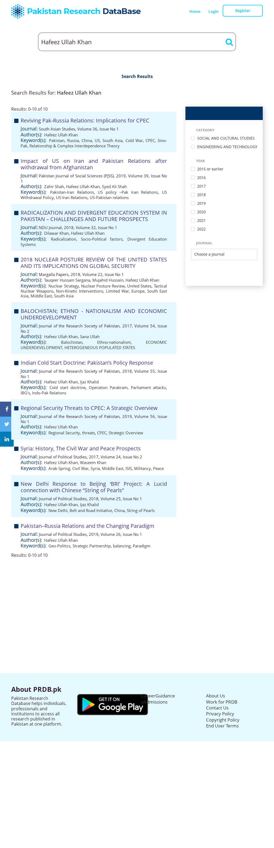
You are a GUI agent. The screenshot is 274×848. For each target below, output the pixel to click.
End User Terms (222, 726)
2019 (201, 203)
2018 (201, 195)
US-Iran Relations (71, 197)
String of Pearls (141, 510)
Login (213, 11)
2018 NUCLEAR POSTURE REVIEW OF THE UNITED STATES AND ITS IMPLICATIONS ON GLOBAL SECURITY (94, 263)
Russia (73, 140)
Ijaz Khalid (89, 381)
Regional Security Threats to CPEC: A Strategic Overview (89, 408)
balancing (122, 545)
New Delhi (57, 510)
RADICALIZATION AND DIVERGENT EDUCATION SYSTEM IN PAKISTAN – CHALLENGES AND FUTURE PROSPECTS (94, 216)
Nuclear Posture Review (103, 286)
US (97, 140)
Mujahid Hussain (107, 280)
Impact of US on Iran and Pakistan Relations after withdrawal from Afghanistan (94, 164)
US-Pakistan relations (109, 197)
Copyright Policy (222, 720)
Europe (137, 291)
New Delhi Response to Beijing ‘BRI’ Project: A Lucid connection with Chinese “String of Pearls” (94, 487)
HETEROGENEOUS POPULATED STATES (99, 347)
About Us (215, 696)
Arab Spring (59, 468)
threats (88, 432)
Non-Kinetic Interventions (79, 291)
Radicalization (63, 239)
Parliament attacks (148, 387)
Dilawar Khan (56, 233)
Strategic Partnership (92, 545)
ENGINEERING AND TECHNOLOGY (227, 147)
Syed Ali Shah (114, 186)
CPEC (150, 140)
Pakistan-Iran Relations (72, 192)
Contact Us (217, 708)
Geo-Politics (59, 545)
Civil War (80, 468)
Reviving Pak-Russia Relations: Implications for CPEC (85, 120)
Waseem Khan (93, 462)
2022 (201, 229)
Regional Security (64, 432)
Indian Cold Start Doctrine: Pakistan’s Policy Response (87, 362)
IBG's (25, 392)
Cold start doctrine (68, 387)
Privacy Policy (220, 714)
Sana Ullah (90, 336)
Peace (158, 468)
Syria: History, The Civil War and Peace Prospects (81, 448)
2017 (201, 186)
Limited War (117, 291)
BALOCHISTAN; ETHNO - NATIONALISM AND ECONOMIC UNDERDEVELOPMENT (94, 314)
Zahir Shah (54, 186)
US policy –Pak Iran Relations (128, 192)
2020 (201, 212)
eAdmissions (154, 702)
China (87, 140)
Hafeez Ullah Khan (61, 134)
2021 (201, 220)
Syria (95, 468)
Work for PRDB (221, 702)
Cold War (134, 140)
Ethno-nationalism (114, 342)
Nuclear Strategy (63, 286)
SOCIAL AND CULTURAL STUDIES (226, 138)
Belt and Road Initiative (91, 510)
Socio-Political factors (102, 239)
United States (139, 286)
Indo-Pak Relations (49, 392)
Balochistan (71, 342)
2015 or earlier (210, 169)
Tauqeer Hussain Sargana (67, 280)
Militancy (142, 468)
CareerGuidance (158, 696)
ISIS (128, 468)
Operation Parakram (108, 387)
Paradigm (141, 545)
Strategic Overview (126, 432)
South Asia (112, 140)
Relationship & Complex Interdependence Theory (74, 145)
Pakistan (56, 140)
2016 (201, 177)
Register (242, 10)
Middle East (41, 295)
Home (194, 11)
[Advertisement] (137, 595)
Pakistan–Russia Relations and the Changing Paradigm (87, 525)
